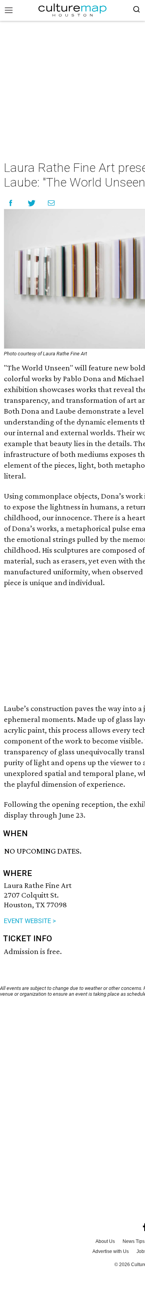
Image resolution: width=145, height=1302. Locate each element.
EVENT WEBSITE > (30, 921)
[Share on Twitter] (32, 203)
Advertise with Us (110, 1251)
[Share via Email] (51, 203)
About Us (105, 1241)
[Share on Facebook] (10, 203)
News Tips (134, 1241)
